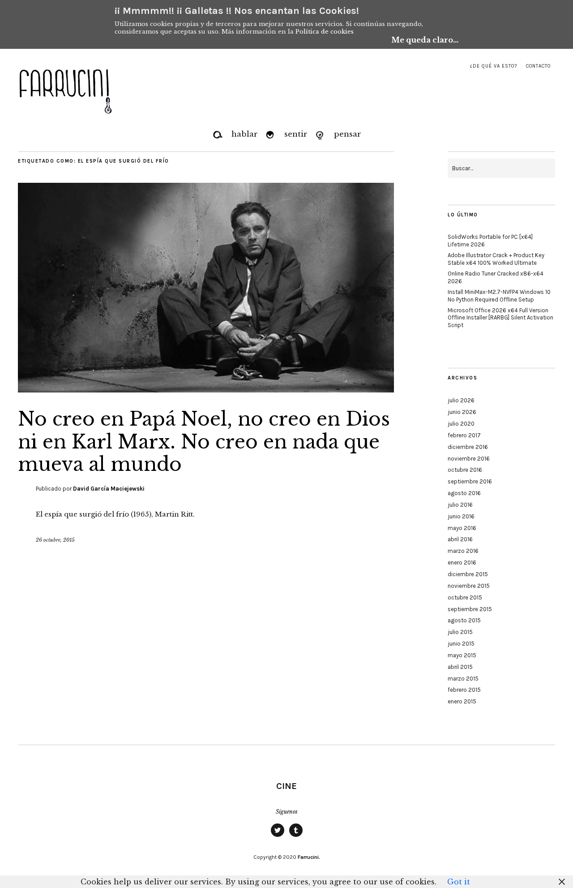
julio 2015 (460, 632)
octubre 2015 (465, 597)
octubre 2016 (465, 469)
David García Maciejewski (109, 488)
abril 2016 (460, 539)
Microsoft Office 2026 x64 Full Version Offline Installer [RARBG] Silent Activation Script (500, 318)
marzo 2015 (463, 678)
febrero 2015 (464, 689)
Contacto (538, 66)
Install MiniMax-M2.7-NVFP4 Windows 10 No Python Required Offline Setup (499, 296)
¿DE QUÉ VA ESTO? (493, 66)
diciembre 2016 (468, 447)
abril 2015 (460, 667)
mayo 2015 (462, 655)
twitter (277, 836)
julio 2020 (461, 423)
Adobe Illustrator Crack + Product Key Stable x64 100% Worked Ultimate (496, 259)
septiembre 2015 (470, 609)
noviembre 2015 (469, 585)
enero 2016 (462, 562)
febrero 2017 (464, 435)
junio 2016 (461, 516)
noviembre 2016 (469, 458)
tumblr (296, 836)
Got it (458, 881)
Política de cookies (324, 31)
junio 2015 (461, 643)
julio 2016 (460, 504)
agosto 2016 (464, 493)
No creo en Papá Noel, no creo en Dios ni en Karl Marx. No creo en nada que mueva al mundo (204, 441)
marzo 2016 (463, 550)
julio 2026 (461, 400)
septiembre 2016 (470, 481)
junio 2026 (462, 412)
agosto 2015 (464, 620)
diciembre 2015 (468, 574)
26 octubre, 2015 (55, 540)
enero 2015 (462, 701)
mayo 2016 (462, 528)
